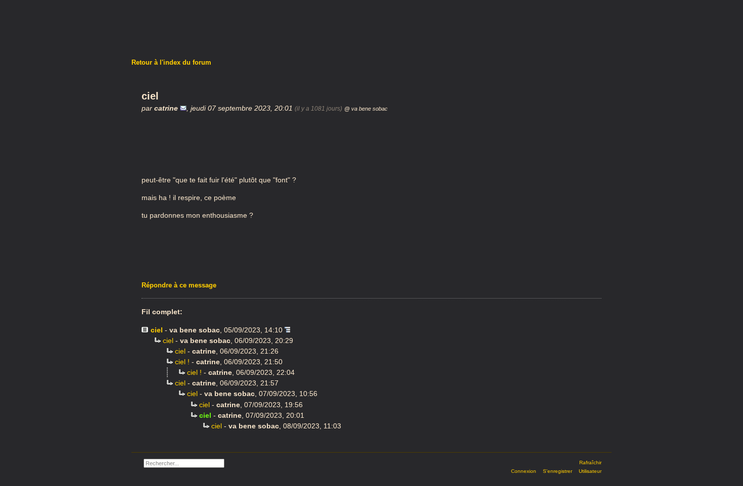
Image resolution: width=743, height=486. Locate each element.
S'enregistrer (557, 471)
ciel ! (182, 362)
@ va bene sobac (366, 109)
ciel (157, 330)
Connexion (523, 471)
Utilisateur (590, 471)
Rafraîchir (590, 462)
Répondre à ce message (179, 285)
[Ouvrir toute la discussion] (287, 330)
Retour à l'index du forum (171, 62)
